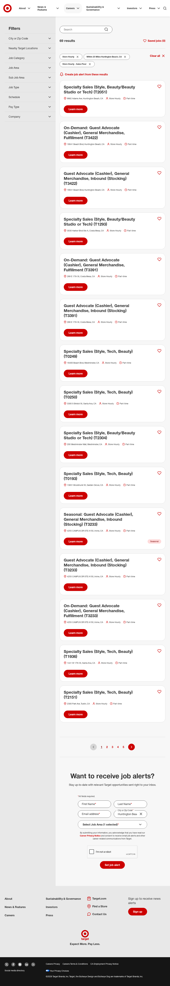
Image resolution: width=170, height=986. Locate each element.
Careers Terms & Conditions (75, 964)
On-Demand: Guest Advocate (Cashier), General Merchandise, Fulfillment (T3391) (94, 264)
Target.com (99, 898)
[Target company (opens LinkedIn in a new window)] (27, 964)
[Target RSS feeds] (33, 964)
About (22, 8)
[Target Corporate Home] (7, 8)
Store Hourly (69, 57)
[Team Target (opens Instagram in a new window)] (20, 964)
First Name (89, 804)
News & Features (42, 8)
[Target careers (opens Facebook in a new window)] (13, 964)
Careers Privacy (53, 964)
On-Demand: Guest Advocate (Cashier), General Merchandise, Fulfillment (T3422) (94, 132)
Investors (132, 8)
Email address (91, 814)
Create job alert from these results (86, 74)
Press (152, 8)
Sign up (137, 911)
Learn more (76, 109)
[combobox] (86, 29)
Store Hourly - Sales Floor (74, 65)
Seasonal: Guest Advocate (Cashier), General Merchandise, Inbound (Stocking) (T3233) (98, 519)
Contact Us (99, 914)
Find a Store (99, 906)
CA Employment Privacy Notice (104, 964)
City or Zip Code (125, 810)
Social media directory (15, 970)
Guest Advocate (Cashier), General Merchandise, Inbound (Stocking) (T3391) (96, 310)
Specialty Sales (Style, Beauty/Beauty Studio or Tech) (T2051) (99, 89)
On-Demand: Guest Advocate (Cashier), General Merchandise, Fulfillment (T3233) (94, 610)
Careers (70, 8)
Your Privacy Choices (59, 971)
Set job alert (112, 865)
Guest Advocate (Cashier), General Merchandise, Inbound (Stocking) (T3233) (96, 565)
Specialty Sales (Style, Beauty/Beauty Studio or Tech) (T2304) (99, 435)
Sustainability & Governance (95, 8)
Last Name (125, 804)
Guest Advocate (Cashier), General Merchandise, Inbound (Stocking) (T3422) (96, 178)
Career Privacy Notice (90, 835)
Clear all (155, 55)
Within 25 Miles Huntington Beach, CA (104, 57)
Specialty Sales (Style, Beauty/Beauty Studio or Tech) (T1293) (99, 222)
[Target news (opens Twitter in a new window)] (7, 964)
